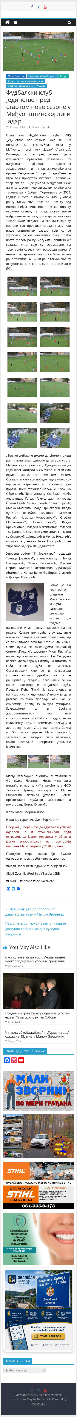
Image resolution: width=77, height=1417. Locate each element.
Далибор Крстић (41, 127)
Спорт (63, 76)
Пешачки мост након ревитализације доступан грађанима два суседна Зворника (35, 928)
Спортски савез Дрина (20, 85)
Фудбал (41, 85)
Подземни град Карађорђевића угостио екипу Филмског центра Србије (37, 1015)
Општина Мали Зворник (42, 76)
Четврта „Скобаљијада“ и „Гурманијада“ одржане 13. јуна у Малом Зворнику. (37, 1034)
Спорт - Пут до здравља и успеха (26, 81)
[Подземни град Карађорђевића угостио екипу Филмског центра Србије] (38, 975)
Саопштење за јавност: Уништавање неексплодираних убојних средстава (35, 959)
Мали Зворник (16, 76)
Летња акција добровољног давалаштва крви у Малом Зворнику (34, 912)
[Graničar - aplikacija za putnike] (38, 1310)
